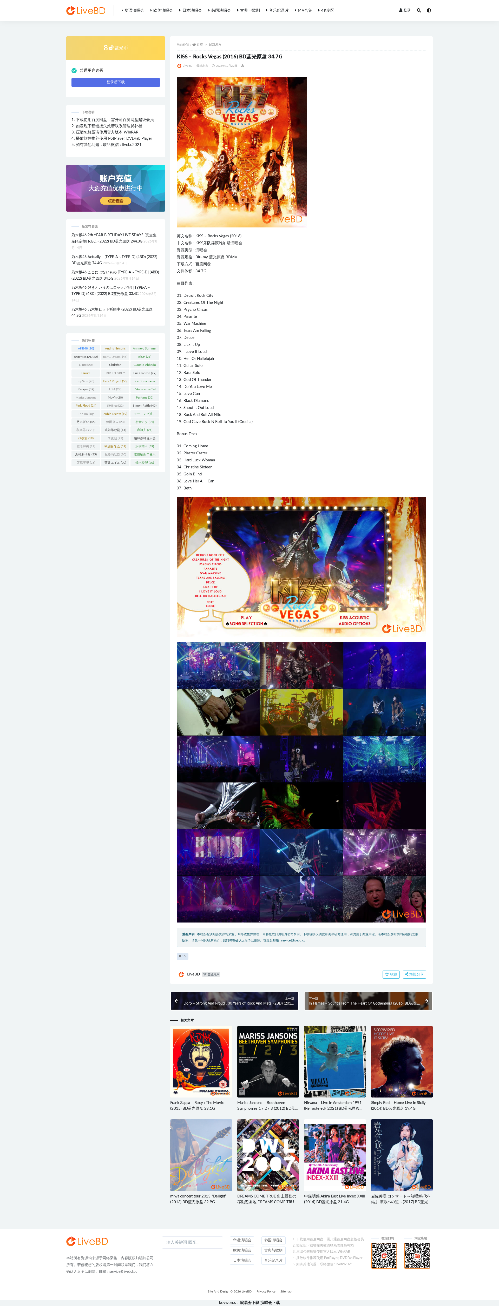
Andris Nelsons (115, 349)
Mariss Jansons (86, 398)
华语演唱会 (134, 10)
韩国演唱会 (221, 10)
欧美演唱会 (163, 10)
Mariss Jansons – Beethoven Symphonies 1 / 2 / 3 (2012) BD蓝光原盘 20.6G (266, 1108)
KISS (199, 236)
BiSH (144, 356)
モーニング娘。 (145, 415)
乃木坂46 (85, 421)
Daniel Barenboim (85, 374)
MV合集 (305, 10)
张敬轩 (86, 438)
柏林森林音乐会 (145, 439)
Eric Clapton (144, 373)
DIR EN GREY (115, 374)
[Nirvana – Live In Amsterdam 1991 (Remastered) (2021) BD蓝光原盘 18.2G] (335, 1062)
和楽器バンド (85, 431)
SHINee (115, 405)
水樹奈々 (144, 446)
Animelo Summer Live (144, 349)
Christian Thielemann (115, 365)
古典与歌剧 (250, 10)
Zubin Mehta (115, 413)
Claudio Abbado (145, 365)
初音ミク (144, 421)
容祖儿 (144, 430)
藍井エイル (115, 462)
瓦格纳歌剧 (115, 454)
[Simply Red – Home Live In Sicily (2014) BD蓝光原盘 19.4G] (402, 1062)
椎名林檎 (86, 446)
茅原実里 (86, 462)
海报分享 (416, 974)
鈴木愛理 (144, 462)
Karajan (86, 389)
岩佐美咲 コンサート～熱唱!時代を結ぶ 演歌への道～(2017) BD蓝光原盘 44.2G (401, 1202)
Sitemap (286, 1291)
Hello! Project (115, 381)
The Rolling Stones (86, 415)
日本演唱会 (192, 10)
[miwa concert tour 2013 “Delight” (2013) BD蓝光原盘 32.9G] (201, 1155)
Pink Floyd (86, 405)
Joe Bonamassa (144, 382)
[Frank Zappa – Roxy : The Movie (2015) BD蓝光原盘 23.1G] (201, 1062)
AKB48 (86, 348)
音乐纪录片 (279, 10)
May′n (115, 397)
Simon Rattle (144, 405)
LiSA (115, 389)
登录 (407, 10)
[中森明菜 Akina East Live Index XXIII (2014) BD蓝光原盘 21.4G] (335, 1155)
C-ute (86, 364)
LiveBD (187, 65)
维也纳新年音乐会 (145, 455)
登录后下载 (116, 82)
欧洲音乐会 (115, 446)
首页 (200, 44)
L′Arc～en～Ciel (145, 390)
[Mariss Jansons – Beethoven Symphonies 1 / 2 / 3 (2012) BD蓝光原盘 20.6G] (268, 1062)
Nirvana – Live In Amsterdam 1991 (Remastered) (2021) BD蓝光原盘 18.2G (333, 1108)
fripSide (85, 381)
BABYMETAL (86, 356)
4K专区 (327, 10)
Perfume (144, 397)
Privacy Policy (266, 1291)
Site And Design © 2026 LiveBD (230, 1291)
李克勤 (115, 438)
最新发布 (215, 44)
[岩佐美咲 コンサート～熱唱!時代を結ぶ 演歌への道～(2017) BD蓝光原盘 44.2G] (402, 1155)
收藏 (393, 974)
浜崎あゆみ (86, 454)
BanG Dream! (115, 356)
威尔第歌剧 (115, 430)
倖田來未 (115, 421)
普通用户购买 (91, 70)
